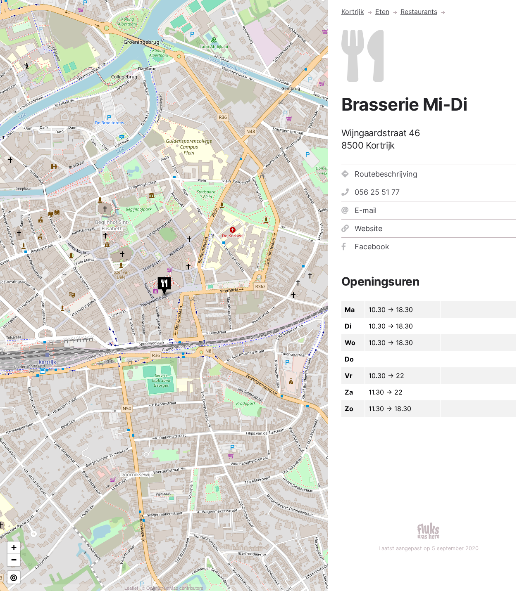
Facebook (372, 246)
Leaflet (131, 587)
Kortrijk (352, 11)
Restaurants (418, 11)
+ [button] (14, 547)
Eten (382, 11)
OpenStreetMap (162, 587)
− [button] (14, 560)
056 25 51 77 (377, 192)
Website (368, 228)
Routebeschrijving (386, 174)
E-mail (365, 210)
